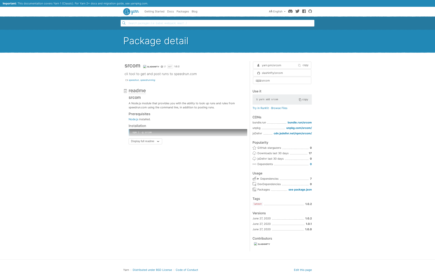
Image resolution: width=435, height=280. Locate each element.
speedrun (134, 80)
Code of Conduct (187, 270)
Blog (194, 11)
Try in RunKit (261, 108)
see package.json (300, 189)
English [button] (277, 11)
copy (305, 65)
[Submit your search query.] (124, 23)
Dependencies (269, 178)
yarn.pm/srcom (271, 65)
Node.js (133, 119)
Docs (170, 11)
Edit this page (303, 270)
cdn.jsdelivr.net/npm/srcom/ (293, 133)
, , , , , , (268, 179)
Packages (183, 11)
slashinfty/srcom (272, 73)
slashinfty (153, 67)
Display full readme (142, 141)
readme (137, 90)
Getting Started (154, 11)
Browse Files (279, 108)
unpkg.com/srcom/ (299, 128)
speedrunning (147, 80)
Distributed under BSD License (152, 270)
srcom (266, 80)
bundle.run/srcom (300, 122)
